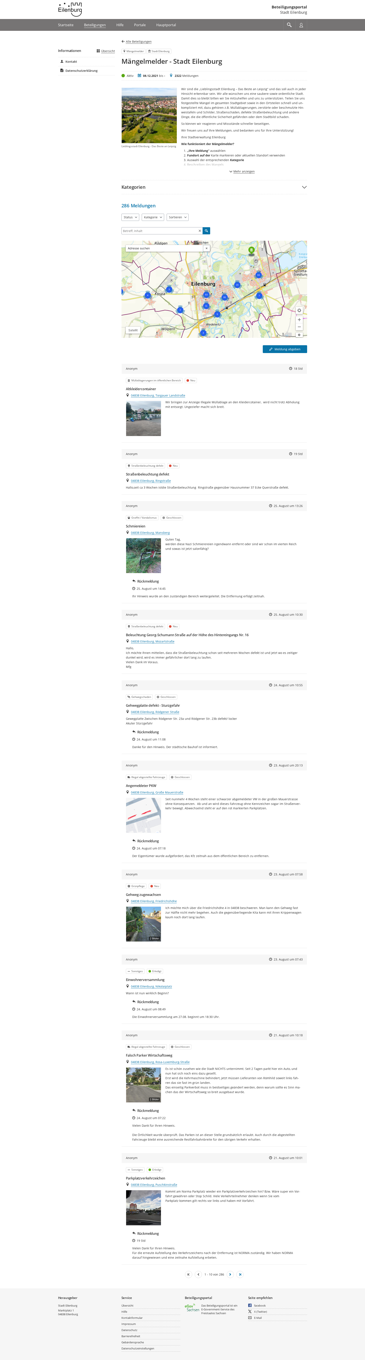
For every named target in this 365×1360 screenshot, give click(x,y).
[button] (214, 187)
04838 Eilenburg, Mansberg (150, 533)
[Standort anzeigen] (299, 310)
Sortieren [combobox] (175, 217)
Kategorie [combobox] (151, 217)
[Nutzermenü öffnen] (301, 25)
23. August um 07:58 (288, 874)
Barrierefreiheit (130, 1336)
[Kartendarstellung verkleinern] (299, 326)
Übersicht (108, 51)
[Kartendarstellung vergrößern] (299, 319)
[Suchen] (206, 230)
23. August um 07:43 (288, 959)
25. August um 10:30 (288, 615)
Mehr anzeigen (244, 171)
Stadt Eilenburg (67, 1305)
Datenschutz (129, 1330)
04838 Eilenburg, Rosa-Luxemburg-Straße (160, 1062)
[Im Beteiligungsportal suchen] (289, 25)
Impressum (128, 1324)
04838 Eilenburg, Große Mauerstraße (157, 792)
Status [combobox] (128, 217)
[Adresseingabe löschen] (206, 248)
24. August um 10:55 (288, 685)
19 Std (298, 454)
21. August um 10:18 (288, 1035)
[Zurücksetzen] (200, 230)
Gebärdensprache (132, 1342)
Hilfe (124, 1312)
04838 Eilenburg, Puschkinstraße (154, 1185)
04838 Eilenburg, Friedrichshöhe (154, 901)
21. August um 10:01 (288, 1158)
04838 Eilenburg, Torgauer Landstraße (158, 395)
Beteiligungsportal (289, 7)
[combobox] (164, 248)
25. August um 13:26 (288, 506)
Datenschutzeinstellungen (137, 1348)
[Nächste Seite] (230, 1274)
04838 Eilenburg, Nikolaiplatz (151, 986)
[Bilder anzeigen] (143, 418)
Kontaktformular (132, 1318)
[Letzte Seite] (240, 1274)
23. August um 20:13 (288, 765)
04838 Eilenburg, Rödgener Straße (155, 712)
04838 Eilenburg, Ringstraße (151, 481)
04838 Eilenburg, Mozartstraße (152, 641)
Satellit (133, 330)
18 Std (298, 369)
